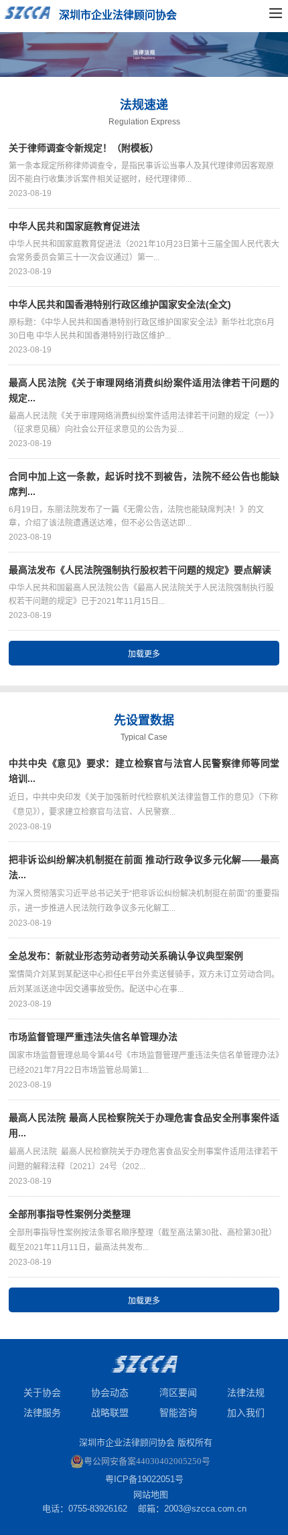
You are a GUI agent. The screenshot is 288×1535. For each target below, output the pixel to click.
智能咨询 (178, 1412)
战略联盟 (110, 1412)
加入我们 (246, 1412)
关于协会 (42, 1392)
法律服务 (42, 1412)
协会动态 (110, 1392)
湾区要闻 (178, 1392)
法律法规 (246, 1392)
